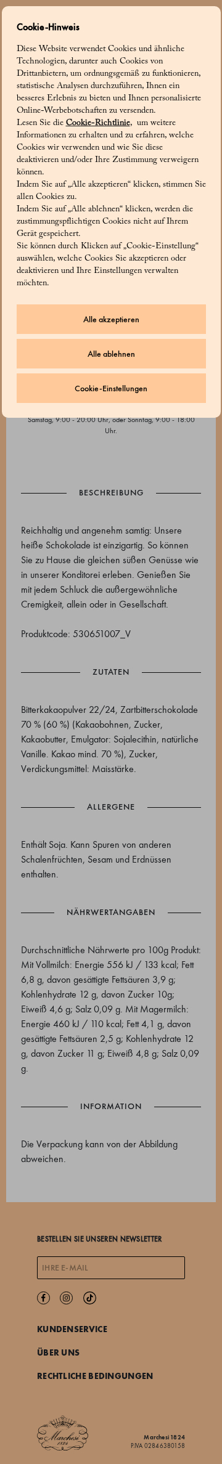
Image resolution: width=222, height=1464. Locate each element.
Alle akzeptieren (111, 319)
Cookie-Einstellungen (111, 388)
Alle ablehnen (111, 354)
